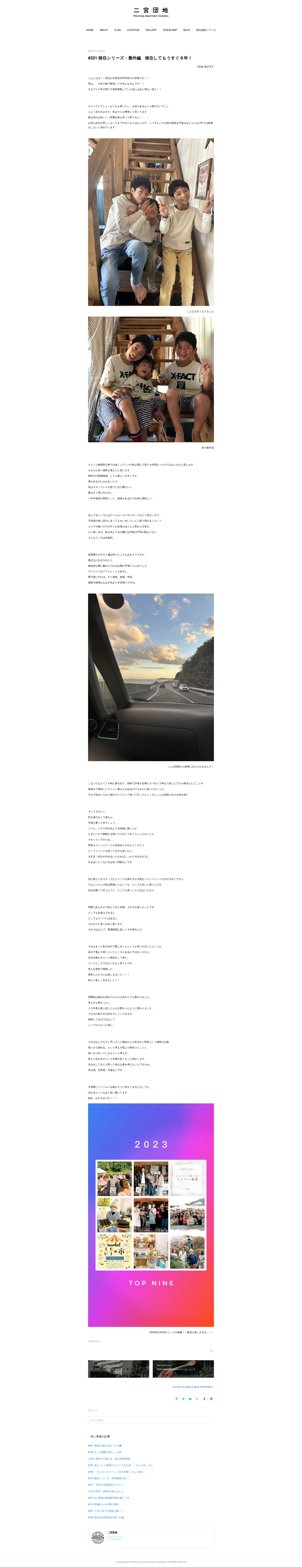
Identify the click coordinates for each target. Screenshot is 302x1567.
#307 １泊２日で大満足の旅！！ (106, 1511)
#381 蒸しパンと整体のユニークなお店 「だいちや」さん (120, 1465)
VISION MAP (170, 30)
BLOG (186, 30)
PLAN (117, 30)
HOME (90, 30)
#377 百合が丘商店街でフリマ (105, 1484)
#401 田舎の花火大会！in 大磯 (104, 1445)
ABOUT (104, 30)
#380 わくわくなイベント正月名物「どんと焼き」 (117, 1471)
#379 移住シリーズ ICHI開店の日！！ (109, 1478)
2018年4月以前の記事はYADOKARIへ (193, 1387)
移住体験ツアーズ (206, 30)
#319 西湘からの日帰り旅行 (103, 1504)
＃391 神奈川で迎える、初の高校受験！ (110, 1458)
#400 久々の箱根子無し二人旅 (104, 1452)
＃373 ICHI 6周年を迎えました (106, 1491)
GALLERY (151, 30)
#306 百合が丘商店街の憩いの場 (106, 1517)
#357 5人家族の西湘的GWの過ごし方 (108, 1497)
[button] (90, 30)
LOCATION (133, 30)
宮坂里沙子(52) (94, 1341)
